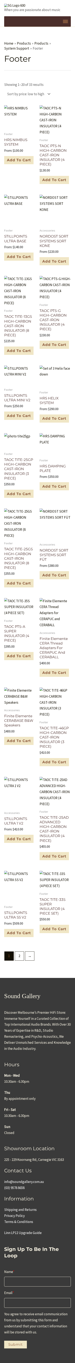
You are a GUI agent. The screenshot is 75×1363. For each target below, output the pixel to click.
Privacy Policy (14, 1215)
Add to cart (19, 160)
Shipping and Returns (20, 1209)
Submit (15, 1344)
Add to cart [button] (54, 180)
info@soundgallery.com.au (24, 1181)
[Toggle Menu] (65, 21)
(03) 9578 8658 (14, 1187)
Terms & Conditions (18, 1221)
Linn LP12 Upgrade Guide (23, 1232)
